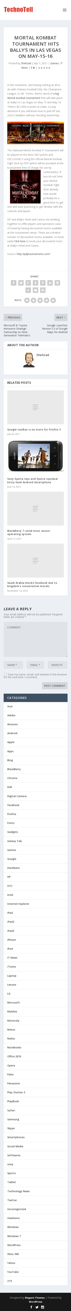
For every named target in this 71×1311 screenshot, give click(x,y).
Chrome (12, 778)
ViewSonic (13, 1218)
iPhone (11, 939)
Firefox (11, 814)
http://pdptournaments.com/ (33, 254)
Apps (10, 751)
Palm (10, 1074)
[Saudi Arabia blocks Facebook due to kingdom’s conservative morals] (35, 561)
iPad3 (10, 931)
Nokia (11, 1038)
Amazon (12, 724)
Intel (10, 895)
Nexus (11, 1029)
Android (12, 733)
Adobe (11, 715)
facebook (13, 805)
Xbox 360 (13, 1254)
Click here (19, 241)
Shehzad (26, 63)
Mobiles (12, 1011)
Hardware (13, 868)
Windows (13, 1227)
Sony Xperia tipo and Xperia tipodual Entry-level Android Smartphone (32, 480)
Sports (11, 1173)
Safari (11, 1110)
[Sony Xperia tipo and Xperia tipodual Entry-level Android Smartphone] (35, 456)
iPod (10, 948)
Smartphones (16, 1137)
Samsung (13, 1119)
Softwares (13, 1155)
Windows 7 (14, 1236)
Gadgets (12, 832)
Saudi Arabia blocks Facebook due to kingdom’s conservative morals (32, 584)
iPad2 (10, 921)
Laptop (11, 975)
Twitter (12, 1200)
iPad (10, 912)
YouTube (13, 1272)
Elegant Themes (35, 1297)
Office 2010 (14, 1056)
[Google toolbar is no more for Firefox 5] (35, 407)
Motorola (13, 1020)
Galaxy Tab (14, 841)
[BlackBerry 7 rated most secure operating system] (35, 509)
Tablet (11, 1182)
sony (10, 1164)
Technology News (18, 1191)
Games (54, 63)
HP (9, 877)
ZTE (9, 1281)
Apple (10, 742)
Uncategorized (16, 1209)
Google (11, 859)
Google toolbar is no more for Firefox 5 (34, 429)
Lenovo (11, 984)
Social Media (15, 1146)
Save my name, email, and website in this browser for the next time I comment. (35, 676)
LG (8, 993)
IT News (12, 957)
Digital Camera (17, 796)
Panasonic (13, 1083)
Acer (10, 706)
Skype (11, 1128)
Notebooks (14, 1047)
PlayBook (13, 1101)
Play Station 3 (16, 1092)
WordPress (14, 1245)
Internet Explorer (18, 904)
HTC (10, 886)
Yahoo (11, 1263)
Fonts (10, 823)
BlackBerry (14, 769)
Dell (9, 787)
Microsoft (13, 1002)
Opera (11, 1065)
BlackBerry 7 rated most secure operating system (28, 532)
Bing (10, 760)
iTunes (11, 966)
